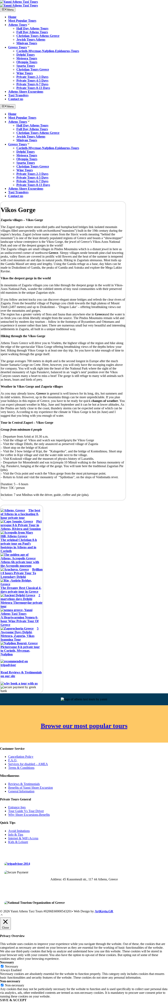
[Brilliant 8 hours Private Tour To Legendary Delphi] (15, 569)
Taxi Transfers (18, 95)
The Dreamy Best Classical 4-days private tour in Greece (21, 589)
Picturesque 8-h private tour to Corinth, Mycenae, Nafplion (20, 650)
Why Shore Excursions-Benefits (29, 814)
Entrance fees (17, 807)
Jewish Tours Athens (30, 39)
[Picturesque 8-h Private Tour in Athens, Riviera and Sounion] (17, 521)
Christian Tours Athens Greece (37, 36)
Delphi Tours (25, 54)
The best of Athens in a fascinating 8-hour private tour (20, 514)
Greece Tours (17, 47)
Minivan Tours (26, 43)
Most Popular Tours (22, 20)
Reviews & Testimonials (24, 784)
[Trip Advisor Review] (17, 863)
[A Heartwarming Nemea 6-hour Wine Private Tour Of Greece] (20, 612)
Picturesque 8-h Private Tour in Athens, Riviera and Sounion (21, 525)
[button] (1, 915)
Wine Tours (24, 73)
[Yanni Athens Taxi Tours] (19, 5)
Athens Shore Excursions (25, 91)
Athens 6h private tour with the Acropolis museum (20, 563)
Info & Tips (15, 834)
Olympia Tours (26, 62)
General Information (21, 791)
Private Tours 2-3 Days (32, 77)
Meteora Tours (26, 58)
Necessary (11, 966)
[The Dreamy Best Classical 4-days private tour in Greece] (20, 582)
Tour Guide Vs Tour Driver (26, 811)
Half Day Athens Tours (32, 28)
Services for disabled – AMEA (28, 764)
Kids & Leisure (18, 842)
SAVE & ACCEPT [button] (13, 1000)
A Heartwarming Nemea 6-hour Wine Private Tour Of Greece (20, 621)
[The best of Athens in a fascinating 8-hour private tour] (13, 510)
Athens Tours (17, 24)
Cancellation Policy (20, 756)
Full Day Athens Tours (32, 32)
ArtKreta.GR (104, 911)
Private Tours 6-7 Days (32, 84)
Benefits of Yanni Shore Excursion (30, 787)
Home (12, 17)
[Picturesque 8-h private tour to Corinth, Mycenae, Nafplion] (19, 643)
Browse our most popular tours (84, 725)
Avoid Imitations (19, 831)
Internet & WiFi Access (23, 838)
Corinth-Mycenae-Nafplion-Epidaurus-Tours (47, 51)
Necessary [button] (7, 962)
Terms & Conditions (21, 767)
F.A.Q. (12, 760)
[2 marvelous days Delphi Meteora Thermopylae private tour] (18, 595)
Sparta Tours (25, 65)
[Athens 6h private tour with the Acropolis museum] (20, 556)
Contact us (15, 99)
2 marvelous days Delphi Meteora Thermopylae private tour (21, 600)
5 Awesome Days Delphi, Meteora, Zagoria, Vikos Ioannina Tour (20, 634)
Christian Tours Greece (32, 69)
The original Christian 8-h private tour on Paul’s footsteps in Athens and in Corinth (19, 545)
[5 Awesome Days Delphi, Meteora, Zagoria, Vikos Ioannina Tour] (17, 628)
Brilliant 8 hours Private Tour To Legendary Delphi (22, 573)
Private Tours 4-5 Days (32, 80)
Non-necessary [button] (10, 981)
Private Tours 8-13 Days (33, 88)
